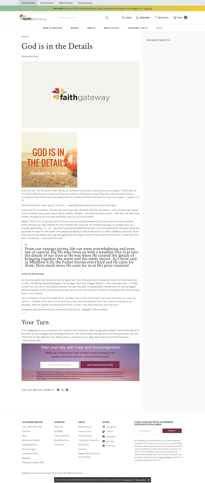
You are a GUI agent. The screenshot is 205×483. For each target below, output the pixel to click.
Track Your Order (30, 453)
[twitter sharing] (62, 390)
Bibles (91, 27)
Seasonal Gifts (138, 27)
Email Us (26, 431)
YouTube (110, 441)
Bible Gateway (66, 2)
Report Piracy (84, 426)
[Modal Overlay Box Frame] (80, 362)
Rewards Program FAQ (33, 462)
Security (82, 449)
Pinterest (110, 445)
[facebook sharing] (58, 390)
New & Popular (52, 27)
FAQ (24, 435)
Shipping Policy (29, 444)
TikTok (109, 431)
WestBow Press (61, 440)
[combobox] (84, 17)
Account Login (29, 449)
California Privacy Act (88, 440)
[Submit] (107, 17)
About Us (58, 426)
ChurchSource (46, 2)
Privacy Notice (85, 435)
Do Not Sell (83, 444)
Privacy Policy (165, 457)
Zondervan (59, 444)
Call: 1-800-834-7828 (32, 426)
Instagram (111, 426)
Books (75, 27)
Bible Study (111, 27)
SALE (159, 27)
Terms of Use (84, 431)
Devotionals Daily (29, 56)
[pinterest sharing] (67, 390)
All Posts (25, 36)
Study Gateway (85, 2)
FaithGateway (28, 2)
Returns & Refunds (31, 440)
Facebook (110, 436)
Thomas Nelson (61, 435)
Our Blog (58, 431)
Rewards (26, 458)
